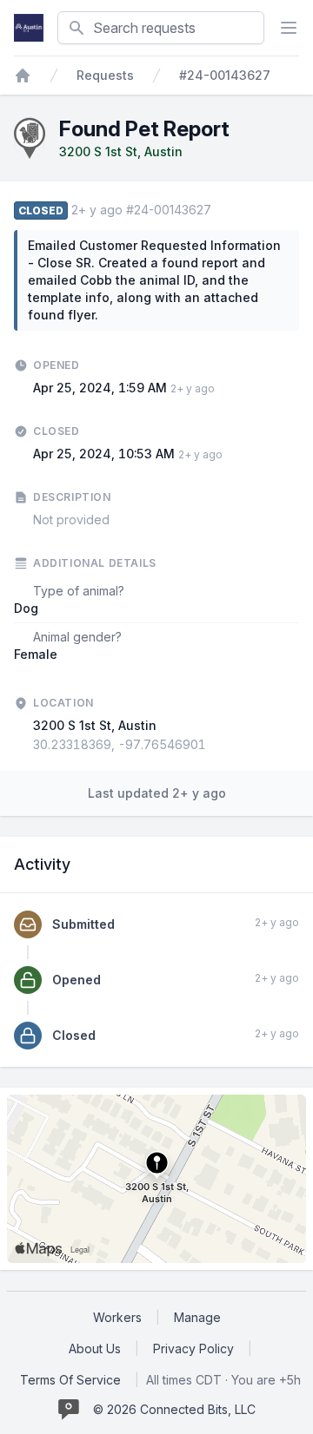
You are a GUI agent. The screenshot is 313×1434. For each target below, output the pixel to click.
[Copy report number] (220, 210)
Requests (105, 75)
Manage (197, 1317)
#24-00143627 (224, 75)
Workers (117, 1317)
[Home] (22, 75)
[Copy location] (215, 745)
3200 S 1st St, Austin (121, 151)
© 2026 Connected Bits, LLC (174, 1409)
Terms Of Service (70, 1379)
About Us (95, 1348)
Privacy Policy (193, 1348)
